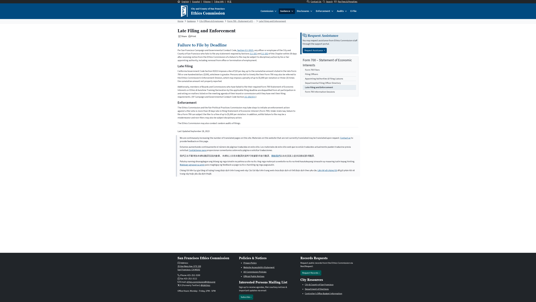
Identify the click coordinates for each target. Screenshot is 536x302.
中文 (229, 1)
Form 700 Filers (312, 69)
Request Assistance (313, 50)
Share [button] (184, 36)
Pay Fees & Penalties (347, 1)
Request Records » (311, 272)
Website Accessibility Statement (259, 267)
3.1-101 (253, 53)
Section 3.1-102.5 (245, 50)
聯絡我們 (275, 155)
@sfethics (205, 285)
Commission (267, 11)
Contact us (345, 138)
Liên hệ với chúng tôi (327, 170)
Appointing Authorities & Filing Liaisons (324, 78)
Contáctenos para (197, 150)
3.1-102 (264, 53)
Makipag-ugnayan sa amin (192, 164)
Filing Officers (311, 74)
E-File (353, 11)
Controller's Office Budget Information (323, 293)
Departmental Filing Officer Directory (323, 83)
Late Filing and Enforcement (272, 21)
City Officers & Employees (211, 21)
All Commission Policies (254, 271)
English (185, 1)
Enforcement (323, 11)
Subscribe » (246, 297)
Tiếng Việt (219, 1)
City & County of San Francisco (319, 284)
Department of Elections (317, 289)
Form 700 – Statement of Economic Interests (248, 21)
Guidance (285, 11)
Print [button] (193, 36)
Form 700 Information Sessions (320, 91)
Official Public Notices (253, 276)
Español (196, 1)
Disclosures (303, 11)
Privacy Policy (250, 263)
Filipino (207, 1)
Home (180, 21)
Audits (340, 11)
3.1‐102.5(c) (249, 96)
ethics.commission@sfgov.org (201, 282)
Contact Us (316, 1)
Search (329, 1)
